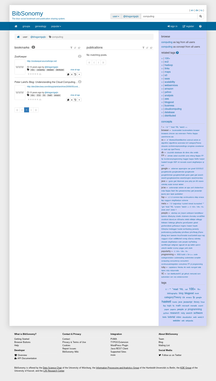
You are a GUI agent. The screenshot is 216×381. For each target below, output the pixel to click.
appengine (183, 168)
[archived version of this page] (75, 74)
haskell (164, 162)
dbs (191, 152)
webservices (171, 85)
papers (173, 309)
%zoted (185, 203)
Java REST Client (119, 348)
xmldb (196, 152)
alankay (174, 213)
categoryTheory (195, 143)
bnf (187, 143)
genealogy (40, 26)
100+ (32, 70)
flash (173, 190)
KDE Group (185, 368)
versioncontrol (182, 277)
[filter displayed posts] (71, 48)
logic (169, 305)
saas (167, 78)
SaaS (50, 95)
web (195, 317)
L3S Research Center (53, 371)
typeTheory (175, 149)
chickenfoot (198, 187)
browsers (164, 133)
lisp (163, 197)
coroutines (183, 264)
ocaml (189, 162)
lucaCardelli (192, 235)
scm (198, 273)
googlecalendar (178, 171)
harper (202, 159)
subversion (165, 277)
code (196, 254)
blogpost (169, 102)
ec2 (167, 61)
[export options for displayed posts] (79, 48)
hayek (195, 225)
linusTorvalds (182, 235)
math (178, 305)
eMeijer (192, 219)
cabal (175, 155)
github (186, 273)
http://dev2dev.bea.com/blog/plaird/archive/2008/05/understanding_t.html (53, 86)
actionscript (173, 187)
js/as (163, 187)
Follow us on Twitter (171, 355)
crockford (164, 219)
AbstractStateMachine (177, 140)
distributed (59, 70)
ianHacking (187, 229)
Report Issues (69, 348)
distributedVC (176, 273)
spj (189, 244)
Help (16, 345)
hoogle (170, 162)
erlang (192, 155)
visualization (187, 317)
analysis (169, 95)
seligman (174, 244)
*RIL (177, 127)
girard (196, 222)
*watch (182, 127)
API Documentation (27, 358)
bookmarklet (177, 130)
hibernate (180, 181)
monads (183, 162)
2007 (168, 209)
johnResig (194, 232)
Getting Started (21, 339)
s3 (166, 75)
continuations (188, 197)
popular (55, 26)
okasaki (164, 241)
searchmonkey (197, 178)
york (186, 248)
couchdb (170, 152)
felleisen (164, 222)
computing (40, 70)
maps (168, 71)
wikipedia (189, 320)
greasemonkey (185, 190)
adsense (174, 168)
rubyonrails (174, 270)
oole (180, 241)
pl (191, 264)
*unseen (177, 206)
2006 (163, 209)
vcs (175, 277)
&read (190, 203)
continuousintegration (169, 264)
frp (162, 159)
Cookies (66, 345)
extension (182, 133)
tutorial (171, 316)
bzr (169, 273)
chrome (172, 133)
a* (168, 140)
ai (199, 140)
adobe (181, 187)
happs (191, 159)
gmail (193, 168)
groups (26, 26)
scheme (185, 200)
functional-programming (173, 159)
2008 (173, 209)
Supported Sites (118, 352)
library (196, 301)
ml (178, 162)
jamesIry (195, 229)
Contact (66, 339)
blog (181, 293)
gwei (192, 175)
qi (203, 162)
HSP (175, 162)
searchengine (185, 178)
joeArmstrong (166, 232)
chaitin (178, 216)
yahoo (168, 92)
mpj (203, 235)
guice (187, 175)
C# (188, 254)
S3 (44, 95)
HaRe (196, 159)
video (178, 316)
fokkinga (171, 222)
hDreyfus (164, 229)
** (169, 127)
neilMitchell (177, 238)
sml (162, 165)
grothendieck (166, 225)
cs (162, 139)
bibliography (172, 293)
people (164, 212)
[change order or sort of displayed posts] (75, 48)
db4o (187, 152)
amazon (57, 95)
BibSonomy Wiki (70, 352)
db (162, 152)
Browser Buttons (22, 342)
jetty (190, 181)
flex (177, 190)
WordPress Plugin (119, 345)
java (163, 180)
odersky (164, 184)
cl (171, 197)
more (113, 355)
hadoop (169, 65)
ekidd (187, 219)
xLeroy (175, 248)
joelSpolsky (176, 232)
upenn (197, 244)
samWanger (166, 244)
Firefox (189, 133)
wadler (169, 248)
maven (201, 181)
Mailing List (164, 345)
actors (196, 140)
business (169, 105)
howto (174, 302)
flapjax (195, 133)
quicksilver (179, 194)
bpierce (164, 216)
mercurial (193, 273)
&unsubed (198, 203)
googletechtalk (179, 175)
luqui (199, 235)
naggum (168, 200)
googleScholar (167, 175)
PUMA (114, 339)
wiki (183, 320)
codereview (189, 257)
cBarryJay (171, 216)
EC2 (38, 95)
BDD (179, 254)
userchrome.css (167, 136)
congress (191, 146)
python (166, 313)
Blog (161, 342)
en (192, 10)
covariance (199, 146)
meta (163, 203)
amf (192, 187)
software (198, 312)
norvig (184, 238)
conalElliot (201, 216)
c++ (191, 254)
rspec (163, 270)
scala (170, 184)
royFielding (192, 241)
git (183, 273)
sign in (174, 26)
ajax (188, 187)
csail (165, 149)
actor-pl (190, 140)
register (189, 26)
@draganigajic (131, 16)
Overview (22, 355)
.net (186, 289)
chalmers (185, 216)
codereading (179, 257)
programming (167, 254)
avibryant (190, 213)
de (197, 10)
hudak (180, 229)
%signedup (176, 203)
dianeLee (173, 219)
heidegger (173, 229)
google (164, 168)
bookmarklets (187, 130)
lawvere (174, 235)
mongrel (194, 267)
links (167, 68)
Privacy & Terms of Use (74, 342)
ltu (173, 305)
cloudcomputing (173, 108)
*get (163, 206)
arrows (170, 155)
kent (168, 235)
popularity (166, 251)
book (197, 293)
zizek (190, 248)
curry (187, 155)
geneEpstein (188, 222)
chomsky (192, 216)
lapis (172, 194)
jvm (194, 181)
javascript (198, 190)
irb (185, 267)
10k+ (198, 206)
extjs (163, 190)
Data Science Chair (52, 368)
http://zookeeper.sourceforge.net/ (42, 61)
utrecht (164, 248)
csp (169, 149)
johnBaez (185, 232)
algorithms (173, 143)
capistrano (173, 267)
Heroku (180, 267)
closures (164, 146)
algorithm (164, 143)
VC (162, 273)
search (200, 175)
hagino (183, 225)
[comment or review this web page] (33, 74)
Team (161, 339)
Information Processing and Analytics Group (117, 368)
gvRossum (176, 225)
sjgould (182, 244)
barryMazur (199, 213)
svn (171, 277)
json (168, 194)
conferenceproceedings (177, 146)
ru (201, 10)
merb (188, 267)
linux (203, 301)
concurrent (184, 261)
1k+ (202, 206)
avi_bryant (182, 213)
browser (165, 130)
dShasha (180, 219)
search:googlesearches (170, 178)
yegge (181, 248)
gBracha (179, 222)
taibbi (193, 244)
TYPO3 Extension (119, 342)
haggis (185, 159)
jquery (163, 194)
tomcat (175, 184)
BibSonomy (27, 13)
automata (181, 143)
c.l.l (169, 197)
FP (162, 155)
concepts (166, 121)
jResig (163, 235)
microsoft (185, 305)
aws (167, 98)
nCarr (170, 238)
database (50, 70)
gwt (196, 175)
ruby (163, 267)
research (175, 312)
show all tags (75, 69)
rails (199, 267)
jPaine (200, 232)
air (185, 187)
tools (165, 317)
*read (172, 127)
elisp (196, 197)
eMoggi (199, 219)
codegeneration (167, 257)
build (183, 254)
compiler (197, 257)
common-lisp (178, 197)
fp (194, 297)
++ (186, 127)
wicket (181, 184)
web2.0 (201, 317)
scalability (170, 81)
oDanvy (191, 238)
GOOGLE (200, 168)
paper (166, 309)
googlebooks (166, 171)
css (176, 133)
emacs (201, 197)
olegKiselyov (197, 162)
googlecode (189, 171)
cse (189, 168)
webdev (176, 320)
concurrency (175, 261)
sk (186, 244)
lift (197, 181)
